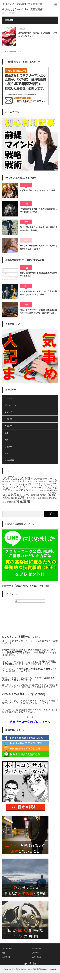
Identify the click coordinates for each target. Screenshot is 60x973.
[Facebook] (25, 740)
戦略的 (43, 494)
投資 (51, 493)
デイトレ (44, 481)
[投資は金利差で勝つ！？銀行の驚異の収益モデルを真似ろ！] (10, 273)
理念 (3, 953)
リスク (35, 490)
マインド (8, 412)
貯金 (9, 502)
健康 (6, 433)
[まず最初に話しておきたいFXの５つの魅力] (10, 190)
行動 (50, 498)
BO (5, 478)
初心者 (6, 494)
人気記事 (8, 426)
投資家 (6, 497)
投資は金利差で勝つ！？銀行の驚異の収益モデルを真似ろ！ (38, 274)
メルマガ (35, 953)
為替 (21, 497)
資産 (13, 501)
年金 (37, 495)
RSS (34, 963)
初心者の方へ (37, 948)
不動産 (46, 490)
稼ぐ (35, 497)
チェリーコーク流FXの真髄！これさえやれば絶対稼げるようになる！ (38, 247)
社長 (26, 498)
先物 (55, 490)
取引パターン (23, 494)
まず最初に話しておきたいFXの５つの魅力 (38, 190)
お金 (16, 479)
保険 (51, 490)
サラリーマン (49, 478)
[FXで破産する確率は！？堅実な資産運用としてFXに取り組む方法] (10, 208)
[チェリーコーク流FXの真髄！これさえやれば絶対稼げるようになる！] (10, 245)
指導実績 (8, 447)
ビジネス (8, 398)
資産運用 (10, 460)
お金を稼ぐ (26, 478)
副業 (13, 494)
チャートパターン (20, 481)
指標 (12, 498)
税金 (30, 498)
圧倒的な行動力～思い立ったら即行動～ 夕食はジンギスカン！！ (37, 34)
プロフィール (10, 405)
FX (11, 478)
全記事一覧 (6, 957)
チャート (6, 481)
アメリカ (38, 479)
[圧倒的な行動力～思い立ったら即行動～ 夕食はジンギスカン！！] (9, 36)
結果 (47, 498)
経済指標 (41, 498)
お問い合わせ (37, 957)
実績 (6, 440)
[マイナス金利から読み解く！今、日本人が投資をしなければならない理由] (10, 291)
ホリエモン (15, 490)
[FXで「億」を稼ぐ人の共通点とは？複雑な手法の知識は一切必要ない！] (10, 227)
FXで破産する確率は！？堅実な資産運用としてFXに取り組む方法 (38, 210)
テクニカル (35, 481)
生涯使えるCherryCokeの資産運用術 (22, 4)
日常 (6, 453)
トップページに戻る (13, 51)
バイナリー (20, 487)
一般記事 (21, 29)
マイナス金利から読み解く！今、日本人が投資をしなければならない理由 (38, 293)
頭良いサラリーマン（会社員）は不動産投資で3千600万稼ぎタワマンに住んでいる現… (38, 311)
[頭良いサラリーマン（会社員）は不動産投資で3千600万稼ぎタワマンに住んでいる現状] (10, 309)
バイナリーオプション (41, 487)
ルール (40, 490)
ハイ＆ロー (26, 484)
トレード (11, 484)
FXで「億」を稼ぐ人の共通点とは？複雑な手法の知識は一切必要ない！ (38, 228)
